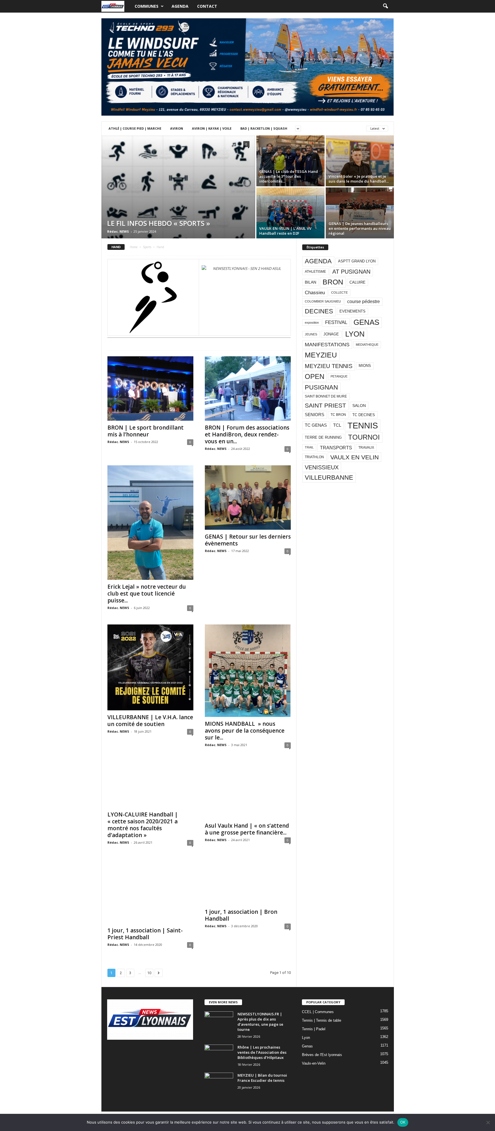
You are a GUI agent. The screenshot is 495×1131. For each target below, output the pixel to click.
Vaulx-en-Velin (313, 1063)
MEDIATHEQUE (367, 344)
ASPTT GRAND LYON (357, 261)
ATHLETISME (315, 271)
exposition (312, 322)
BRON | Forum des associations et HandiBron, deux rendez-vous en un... (247, 434)
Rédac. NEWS (118, 231)
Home (134, 247)
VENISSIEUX (322, 467)
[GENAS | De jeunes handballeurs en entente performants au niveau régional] (360, 210)
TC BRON (338, 415)
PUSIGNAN (321, 387)
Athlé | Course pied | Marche (135, 128)
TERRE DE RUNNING (323, 437)
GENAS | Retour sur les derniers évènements (248, 540)
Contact (207, 6)
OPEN (314, 376)
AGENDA (318, 261)
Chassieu (315, 292)
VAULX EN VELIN (354, 457)
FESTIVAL (336, 322)
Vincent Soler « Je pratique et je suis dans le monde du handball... (359, 179)
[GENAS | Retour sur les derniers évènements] (248, 497)
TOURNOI (364, 437)
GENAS (366, 322)
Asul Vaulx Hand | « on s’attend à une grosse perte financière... (247, 829)
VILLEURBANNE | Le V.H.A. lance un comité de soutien (150, 720)
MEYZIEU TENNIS (328, 366)
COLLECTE (339, 292)
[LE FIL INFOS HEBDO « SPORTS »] (178, 212)
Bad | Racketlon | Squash (263, 128)
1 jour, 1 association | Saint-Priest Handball (145, 934)
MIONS (365, 365)
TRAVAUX (366, 448)
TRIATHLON (314, 457)
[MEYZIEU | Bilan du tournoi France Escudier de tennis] (219, 1083)
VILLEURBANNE (329, 477)
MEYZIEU (321, 355)
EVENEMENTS (352, 311)
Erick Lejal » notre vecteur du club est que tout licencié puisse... (146, 593)
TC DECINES (363, 415)
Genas (307, 1046)
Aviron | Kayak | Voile (211, 128)
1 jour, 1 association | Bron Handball (241, 915)
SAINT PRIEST (325, 405)
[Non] (488, 1122)
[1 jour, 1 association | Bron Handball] (248, 882)
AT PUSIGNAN (351, 271)
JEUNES (311, 334)
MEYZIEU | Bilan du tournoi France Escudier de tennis (262, 1078)
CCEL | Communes (318, 1012)
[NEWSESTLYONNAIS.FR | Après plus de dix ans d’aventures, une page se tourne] (219, 1022)
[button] (385, 6)
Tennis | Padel (313, 1029)
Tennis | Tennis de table (321, 1020)
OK (403, 1122)
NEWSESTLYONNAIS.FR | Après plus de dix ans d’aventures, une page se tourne (260, 1021)
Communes (146, 6)
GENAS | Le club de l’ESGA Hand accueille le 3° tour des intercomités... (288, 176)
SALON (359, 405)
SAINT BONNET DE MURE (326, 396)
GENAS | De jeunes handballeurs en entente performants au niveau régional (360, 228)
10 (149, 973)
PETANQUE (339, 376)
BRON (333, 282)
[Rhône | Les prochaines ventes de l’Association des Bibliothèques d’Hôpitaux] (219, 1055)
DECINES (319, 311)
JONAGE (331, 334)
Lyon (306, 1037)
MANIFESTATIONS (327, 344)
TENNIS (362, 425)
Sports (147, 247)
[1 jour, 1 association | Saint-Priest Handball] (150, 891)
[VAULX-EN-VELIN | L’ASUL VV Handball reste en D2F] (290, 212)
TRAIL (309, 447)
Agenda (180, 6)
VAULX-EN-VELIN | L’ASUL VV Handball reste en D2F (285, 231)
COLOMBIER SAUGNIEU (323, 301)
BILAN (310, 282)
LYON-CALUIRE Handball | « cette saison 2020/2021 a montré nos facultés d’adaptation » (142, 825)
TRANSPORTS (336, 447)
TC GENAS (316, 425)
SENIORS (314, 414)
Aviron (176, 128)
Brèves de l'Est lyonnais (322, 1055)
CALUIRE (357, 282)
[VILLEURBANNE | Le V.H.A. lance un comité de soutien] (150, 667)
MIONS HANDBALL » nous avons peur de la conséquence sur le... (244, 730)
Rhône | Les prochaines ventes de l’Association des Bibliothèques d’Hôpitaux (261, 1052)
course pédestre (363, 301)
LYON (355, 334)
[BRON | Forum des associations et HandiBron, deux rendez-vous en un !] (248, 388)
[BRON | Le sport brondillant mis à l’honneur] (150, 388)
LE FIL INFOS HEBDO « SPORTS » (158, 223)
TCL (337, 425)
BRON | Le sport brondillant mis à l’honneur (145, 431)
